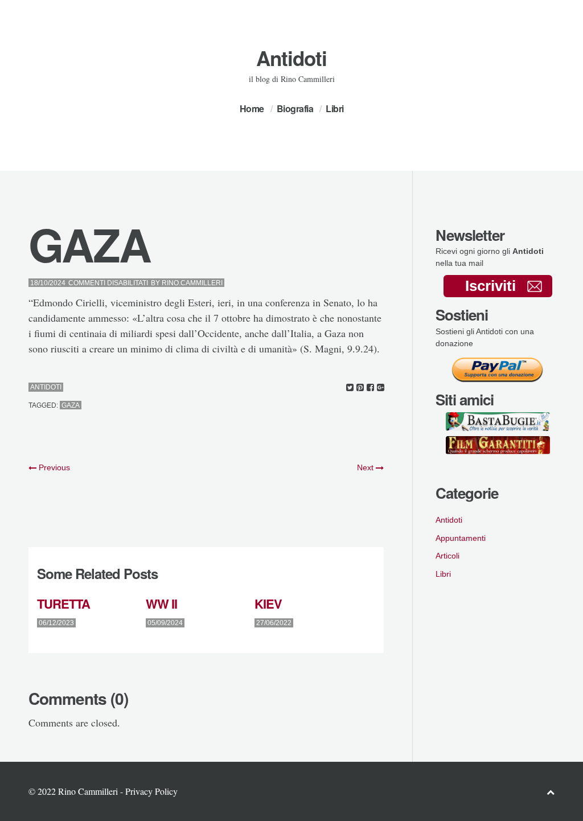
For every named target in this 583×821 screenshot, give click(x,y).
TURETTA (63, 603)
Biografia (295, 108)
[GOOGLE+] (380, 387)
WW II (161, 603)
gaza (70, 405)
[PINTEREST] (360, 387)
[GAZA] (350, 387)
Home (252, 108)
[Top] (551, 792)
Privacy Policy (151, 791)
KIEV (268, 603)
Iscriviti (490, 285)
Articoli (447, 555)
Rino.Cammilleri (192, 283)
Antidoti (291, 58)
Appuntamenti (461, 538)
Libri (335, 108)
